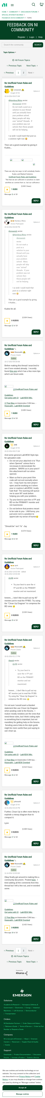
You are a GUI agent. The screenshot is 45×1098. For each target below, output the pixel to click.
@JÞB (10, 578)
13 (12, 418)
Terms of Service (26, 1026)
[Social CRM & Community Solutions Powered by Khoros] (21, 972)
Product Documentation (22, 1054)
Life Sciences (18, 1010)
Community (13, 12)
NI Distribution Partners (12, 1023)
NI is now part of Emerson (13, 1039)
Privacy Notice (25, 1076)
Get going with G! (11, 398)
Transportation (10, 1013)
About (26, 1039)
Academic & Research (12, 1004)
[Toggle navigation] (12, 5)
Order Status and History (31, 1023)
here (34, 880)
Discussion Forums (29, 12)
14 (12, 539)
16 (12, 775)
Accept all (22, 1088)
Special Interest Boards (12, 15)
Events (7, 1045)
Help (40, 37)
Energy (28, 1007)
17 (12, 837)
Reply (36, 200)
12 (12, 326)
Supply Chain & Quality (30, 1042)
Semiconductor (31, 1010)
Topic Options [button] (8, 52)
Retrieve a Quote (11, 1026)
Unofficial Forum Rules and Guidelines (22, 177)
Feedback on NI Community (13, 18)
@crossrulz (16, 104)
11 (12, 194)
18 (12, 933)
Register (21, 37)
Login (31, 37)
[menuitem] (33, 5)
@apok (11, 660)
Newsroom (16, 1042)
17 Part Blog (9, 403)
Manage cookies (22, 1094)
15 (12, 620)
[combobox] (17, 44)
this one (13, 371)
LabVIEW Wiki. (26, 398)
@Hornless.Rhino (15, 100)
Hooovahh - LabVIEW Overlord (17, 406)
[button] (7, 189)
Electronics (19, 1007)
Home (4, 12)
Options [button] (36, 91)
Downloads (8, 1054)
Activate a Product (18, 1057)
